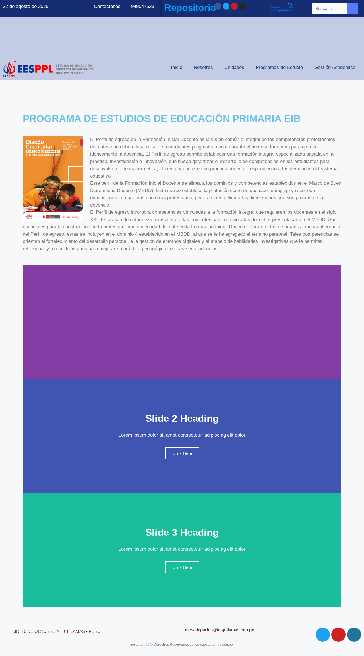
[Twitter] (226, 6)
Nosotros (203, 67)
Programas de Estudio (279, 67)
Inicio (176, 67)
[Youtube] (234, 6)
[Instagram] (242, 6)
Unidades (234, 67)
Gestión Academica (334, 67)
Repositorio (190, 7)
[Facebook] (217, 6)
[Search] (352, 8)
